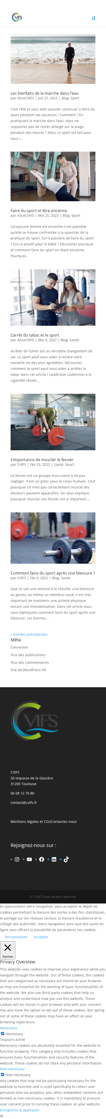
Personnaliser (16, 937)
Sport (75, 98)
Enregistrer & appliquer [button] (19, 1110)
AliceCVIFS (25, 98)
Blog (65, 98)
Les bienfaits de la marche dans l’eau (45, 93)
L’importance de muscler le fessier (42, 459)
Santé (74, 340)
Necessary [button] (8, 1028)
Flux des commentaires (30, 662)
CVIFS (21, 464)
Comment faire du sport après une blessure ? (53, 573)
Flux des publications (28, 654)
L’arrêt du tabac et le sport (35, 335)
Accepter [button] (41, 937)
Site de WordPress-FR (28, 670)
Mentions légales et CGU (31, 821)
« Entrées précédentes (29, 634)
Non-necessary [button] (12, 1068)
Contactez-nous (64, 821)
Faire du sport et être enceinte (39, 210)
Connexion (19, 647)
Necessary (14, 1033)
